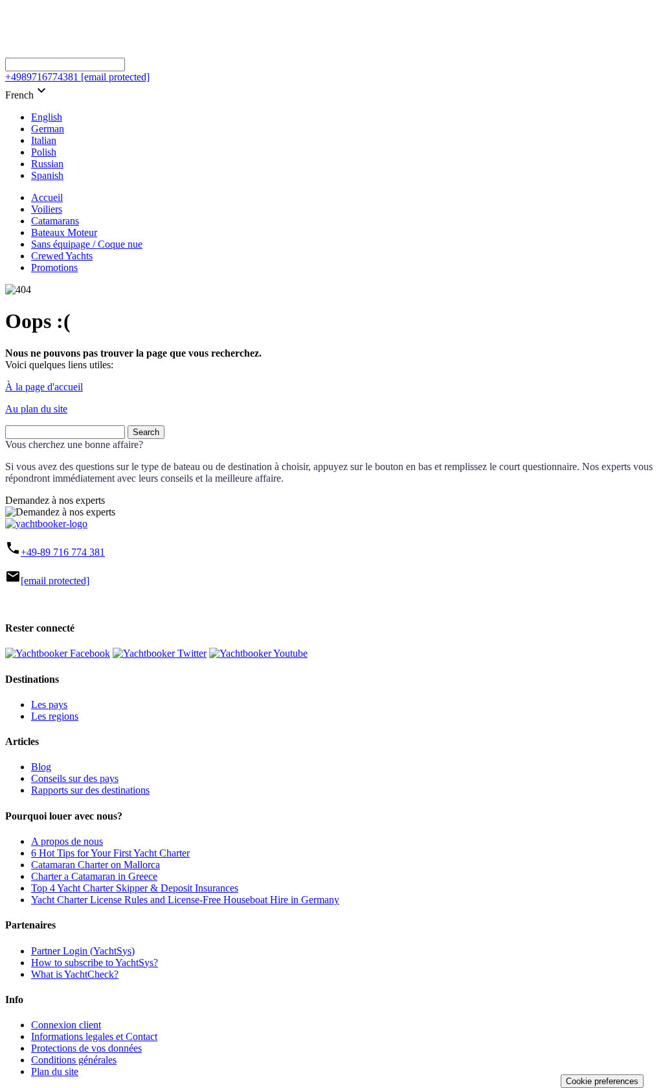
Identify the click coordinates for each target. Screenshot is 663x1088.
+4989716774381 (41, 76)
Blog (41, 766)
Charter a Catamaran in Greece (94, 876)
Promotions (54, 267)
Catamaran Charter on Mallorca (95, 864)
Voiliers (46, 209)
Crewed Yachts (62, 255)
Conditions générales (74, 1059)
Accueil (47, 197)
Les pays (49, 704)
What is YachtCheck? (74, 974)
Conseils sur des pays (74, 778)
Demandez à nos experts (55, 500)
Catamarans (55, 220)
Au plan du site (36, 408)
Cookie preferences (602, 1081)
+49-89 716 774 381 (63, 552)
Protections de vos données (86, 1048)
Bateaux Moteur (64, 232)
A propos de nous (67, 841)
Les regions (54, 716)
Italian (43, 140)
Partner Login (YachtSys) (83, 950)
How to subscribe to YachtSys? (94, 962)
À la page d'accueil (44, 386)
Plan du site (54, 1071)
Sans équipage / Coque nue (86, 244)
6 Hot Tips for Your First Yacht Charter (110, 852)
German (47, 128)
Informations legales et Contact (94, 1036)
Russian (47, 163)
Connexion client (66, 1024)
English (46, 117)
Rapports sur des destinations (90, 790)
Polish (43, 152)
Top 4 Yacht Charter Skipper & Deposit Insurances (134, 887)
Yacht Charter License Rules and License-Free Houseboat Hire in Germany (185, 899)
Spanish (47, 175)
